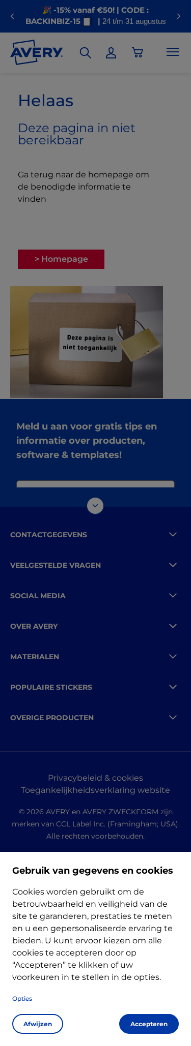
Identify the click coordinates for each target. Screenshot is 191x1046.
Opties (22, 998)
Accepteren (149, 1024)
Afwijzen (37, 1024)
